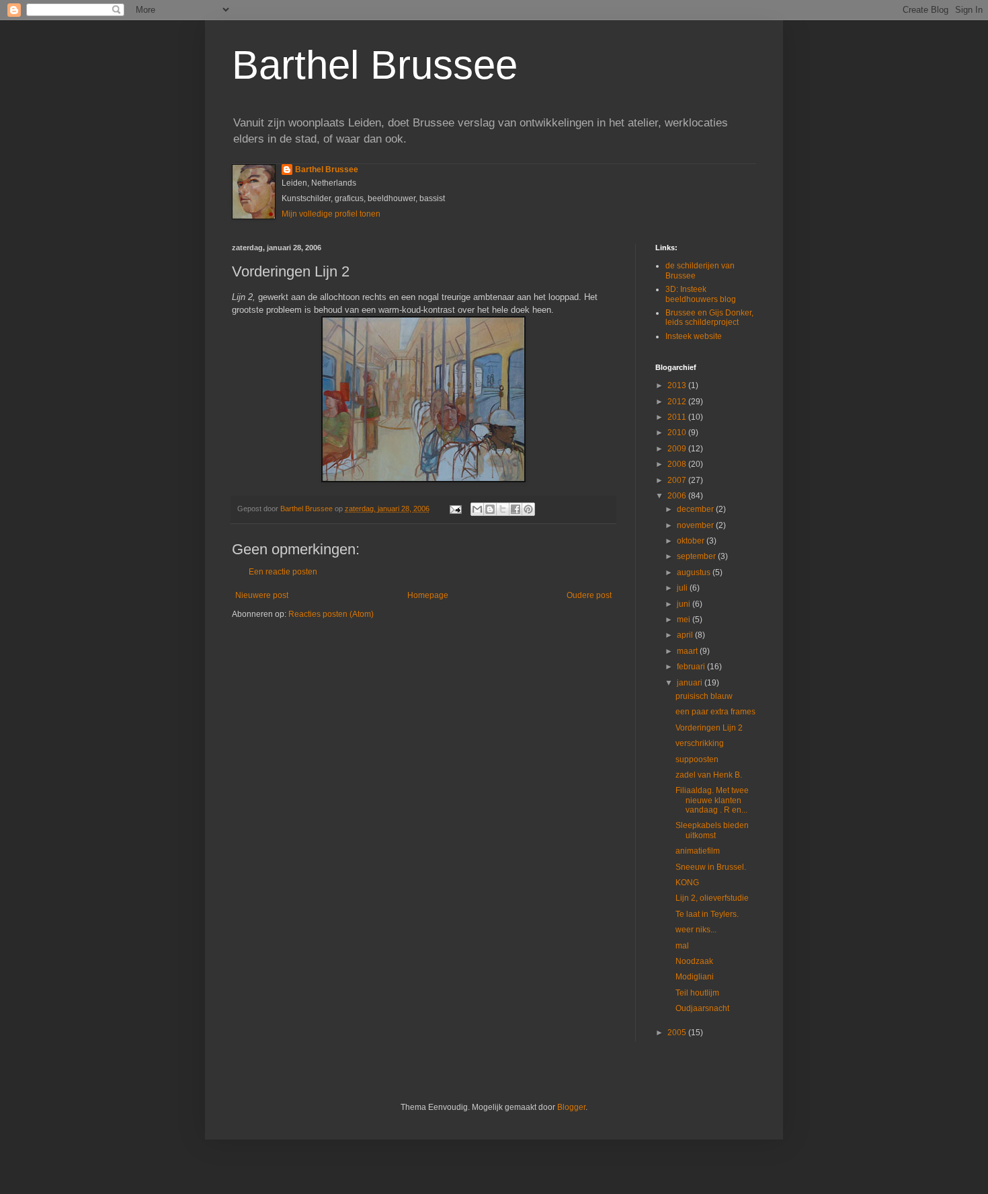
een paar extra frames (715, 711)
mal (682, 945)
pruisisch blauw (704, 696)
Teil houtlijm (697, 993)
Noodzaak (694, 961)
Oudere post (589, 595)
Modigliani (694, 976)
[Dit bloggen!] (490, 509)
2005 (677, 1032)
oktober (691, 541)
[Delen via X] (502, 509)
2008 (677, 464)
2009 (677, 448)
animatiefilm (697, 851)
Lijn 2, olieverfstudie (712, 898)
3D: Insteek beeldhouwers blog (700, 294)
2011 (677, 417)
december (696, 509)
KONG (687, 882)
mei (684, 619)
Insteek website (693, 336)
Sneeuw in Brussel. (710, 867)
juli (683, 588)
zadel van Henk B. (708, 775)
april (686, 635)
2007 (677, 480)
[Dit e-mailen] (477, 509)
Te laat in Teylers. (707, 914)
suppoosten (696, 759)
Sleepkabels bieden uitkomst (712, 830)
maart (688, 651)
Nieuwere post (261, 595)
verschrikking (699, 743)
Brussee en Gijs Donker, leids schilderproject (709, 317)
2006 (677, 495)
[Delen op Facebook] (515, 509)
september (697, 556)
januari (690, 682)
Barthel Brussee (375, 64)
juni (684, 604)
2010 (677, 432)
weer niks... (695, 929)
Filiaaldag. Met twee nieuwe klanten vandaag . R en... (712, 800)
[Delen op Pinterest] (528, 509)
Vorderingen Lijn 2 (709, 728)
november (696, 525)
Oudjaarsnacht (702, 1008)
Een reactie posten (283, 571)
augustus (694, 572)
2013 (677, 385)
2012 (677, 401)
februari (692, 666)
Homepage (427, 595)
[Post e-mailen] (455, 509)
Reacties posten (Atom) (331, 614)
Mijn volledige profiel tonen (331, 214)
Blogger (571, 1107)
